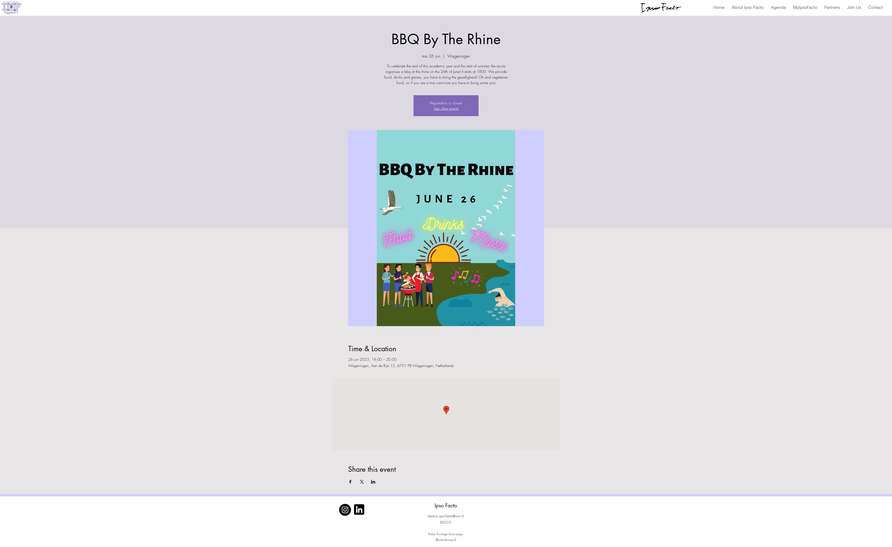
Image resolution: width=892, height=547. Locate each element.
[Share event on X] (362, 482)
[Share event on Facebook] (350, 482)
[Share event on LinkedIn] (373, 482)
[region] (658, 7)
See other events (446, 108)
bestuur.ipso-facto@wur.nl (446, 516)
